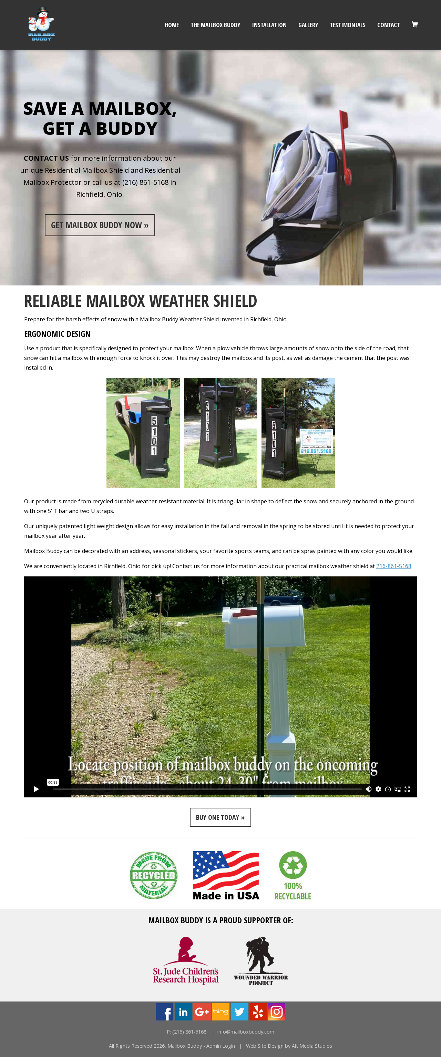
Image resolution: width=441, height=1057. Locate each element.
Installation (269, 25)
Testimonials (348, 25)
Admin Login (220, 1046)
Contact (388, 25)
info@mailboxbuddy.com (245, 1031)
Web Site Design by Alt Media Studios (289, 1046)
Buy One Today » (220, 817)
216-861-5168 (393, 566)
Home (172, 25)
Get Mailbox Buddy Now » (100, 225)
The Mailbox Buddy (215, 25)
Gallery (308, 25)
